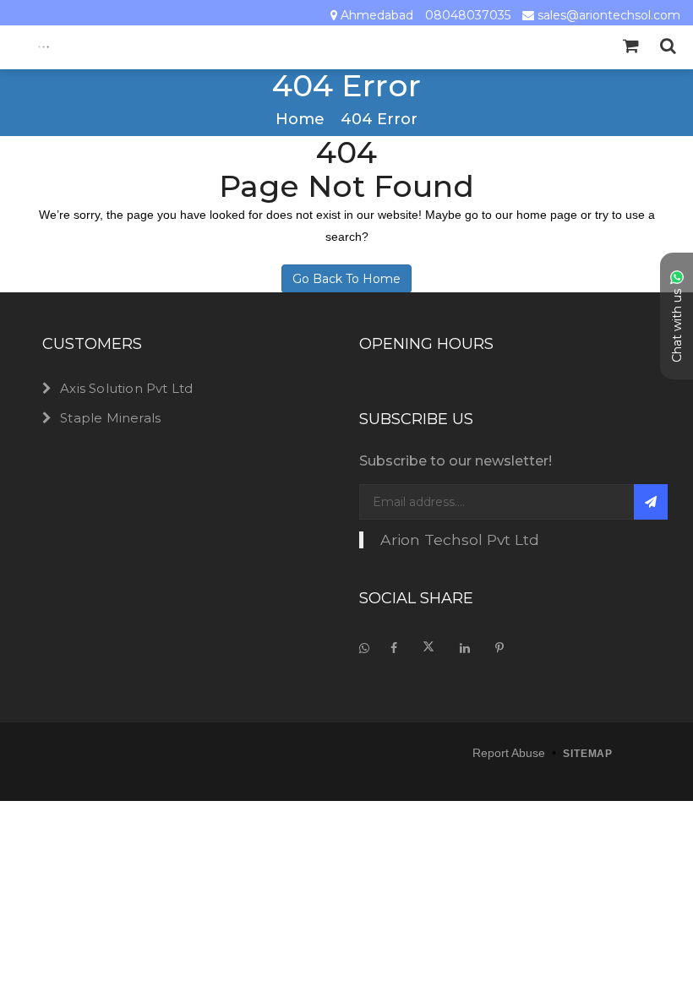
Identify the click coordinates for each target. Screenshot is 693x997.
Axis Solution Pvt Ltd (126, 388)
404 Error (379, 120)
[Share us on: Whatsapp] (368, 648)
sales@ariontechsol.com (608, 15)
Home (300, 120)
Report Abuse (508, 753)
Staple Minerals (110, 418)
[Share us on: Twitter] (428, 648)
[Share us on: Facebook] (394, 648)
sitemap (588, 754)
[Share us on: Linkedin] (465, 648)
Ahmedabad (377, 15)
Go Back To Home (346, 278)
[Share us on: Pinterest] (499, 648)
